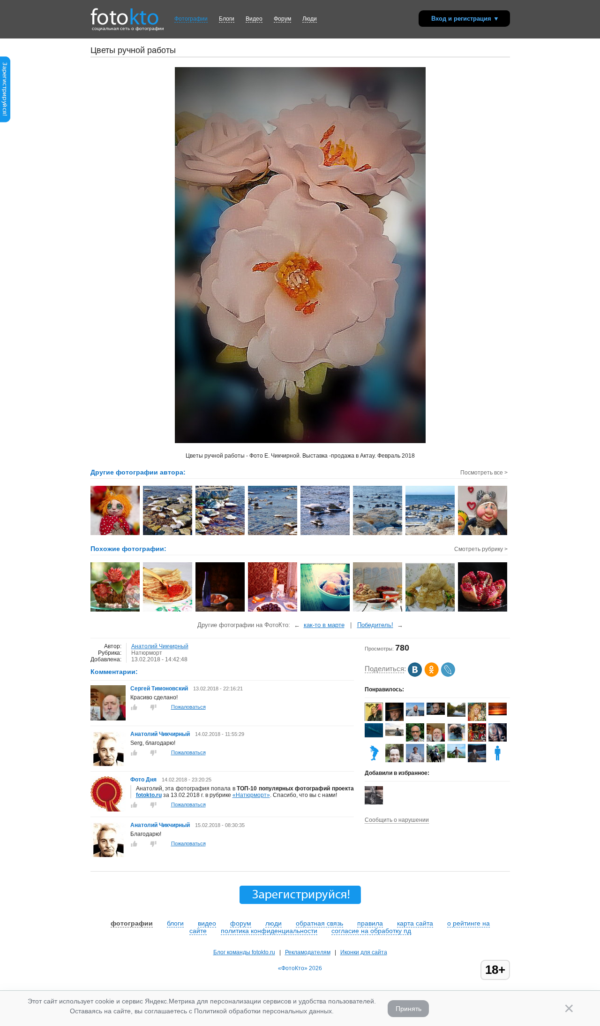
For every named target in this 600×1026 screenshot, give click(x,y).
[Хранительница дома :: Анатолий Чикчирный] (483, 534)
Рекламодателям (307, 952)
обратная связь (319, 923)
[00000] (325, 610)
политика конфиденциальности (269, 930)
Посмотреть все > (484, 472)
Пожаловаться (188, 707)
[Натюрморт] (220, 610)
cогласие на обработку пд (371, 930)
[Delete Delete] (374, 760)
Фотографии (191, 18)
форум (240, 923)
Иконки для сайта (363, 952)
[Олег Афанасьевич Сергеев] (394, 734)
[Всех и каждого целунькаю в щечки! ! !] (115, 610)
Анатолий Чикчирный (159, 646)
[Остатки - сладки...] (273, 610)
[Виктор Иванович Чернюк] (436, 713)
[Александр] (374, 802)
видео (207, 923)
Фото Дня (143, 779)
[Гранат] (483, 610)
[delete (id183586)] (497, 760)
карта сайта (415, 923)
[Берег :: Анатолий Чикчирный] (273, 534)
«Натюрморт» (251, 795)
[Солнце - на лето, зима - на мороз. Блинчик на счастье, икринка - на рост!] (168, 610)
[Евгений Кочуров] (374, 735)
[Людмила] (456, 739)
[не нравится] (153, 707)
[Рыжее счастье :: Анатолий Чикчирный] (115, 534)
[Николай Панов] (415, 760)
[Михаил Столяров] (394, 719)
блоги (175, 923)
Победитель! (375, 624)
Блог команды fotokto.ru (244, 952)
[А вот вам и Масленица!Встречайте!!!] (430, 610)
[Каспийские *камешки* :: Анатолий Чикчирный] (168, 534)
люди (273, 923)
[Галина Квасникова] (456, 715)
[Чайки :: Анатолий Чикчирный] (325, 534)
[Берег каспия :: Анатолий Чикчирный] (220, 534)
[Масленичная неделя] (378, 610)
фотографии (132, 923)
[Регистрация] (5, 120)
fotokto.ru (149, 795)
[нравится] (134, 707)
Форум (282, 18)
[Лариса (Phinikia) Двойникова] (456, 756)
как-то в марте (324, 624)
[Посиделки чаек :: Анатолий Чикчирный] (378, 534)
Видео (254, 18)
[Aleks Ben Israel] (477, 739)
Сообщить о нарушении (397, 820)
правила (370, 923)
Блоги (226, 18)
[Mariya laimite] (497, 713)
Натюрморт (146, 653)
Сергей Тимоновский (159, 688)
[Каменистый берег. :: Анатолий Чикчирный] (430, 534)
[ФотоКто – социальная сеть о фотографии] (124, 13)
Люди (309, 18)
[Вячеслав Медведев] (415, 714)
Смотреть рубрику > (481, 549)
